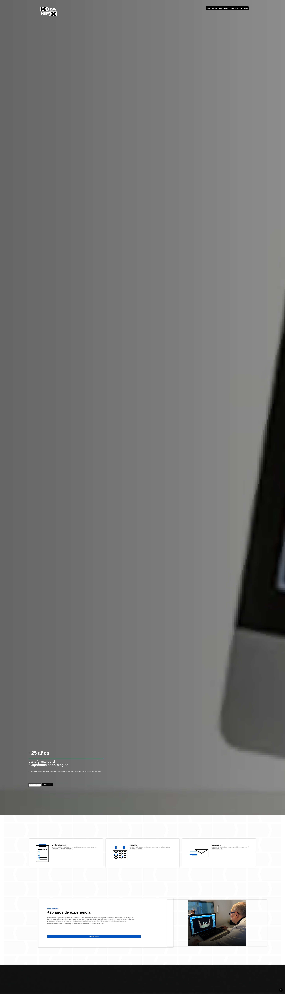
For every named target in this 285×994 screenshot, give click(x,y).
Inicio (208, 8)
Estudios (214, 8)
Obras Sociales (223, 8)
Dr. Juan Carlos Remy (236, 8)
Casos (246, 8)
